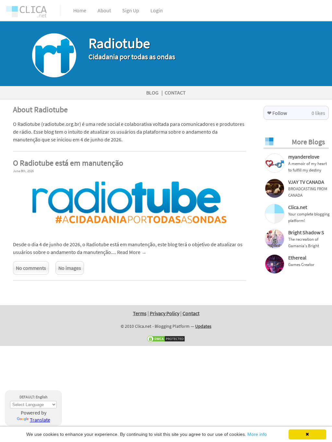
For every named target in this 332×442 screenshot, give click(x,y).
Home (79, 10)
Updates (203, 326)
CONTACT (175, 92)
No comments (31, 268)
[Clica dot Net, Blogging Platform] (32, 13)
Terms (140, 313)
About (104, 10)
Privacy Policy (164, 313)
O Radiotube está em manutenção (68, 163)
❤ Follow (277, 113)
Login (156, 10)
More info (257, 434)
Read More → (132, 252)
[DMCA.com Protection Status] (166, 341)
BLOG (152, 92)
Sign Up (130, 10)
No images (69, 268)
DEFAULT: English (33, 396)
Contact (191, 313)
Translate (40, 419)
